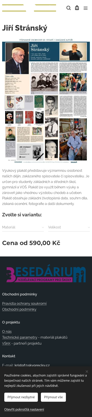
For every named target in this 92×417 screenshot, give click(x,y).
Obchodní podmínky (19, 309)
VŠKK (6, 343)
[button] (68, 8)
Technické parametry (19, 337)
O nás (7, 331)
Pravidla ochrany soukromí (24, 303)
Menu (85, 8)
